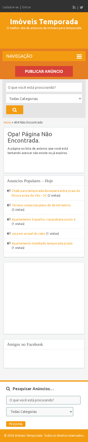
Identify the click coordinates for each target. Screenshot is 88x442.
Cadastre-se (10, 7)
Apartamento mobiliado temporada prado (42, 243)
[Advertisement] (45, 41)
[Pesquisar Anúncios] (14, 109)
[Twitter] (81, 7)
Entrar (26, 7)
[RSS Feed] (74, 7)
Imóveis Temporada (44, 21)
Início (7, 122)
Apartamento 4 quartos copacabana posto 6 (43, 219)
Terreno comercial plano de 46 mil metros (41, 205)
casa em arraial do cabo (28, 233)
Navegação (19, 56)
